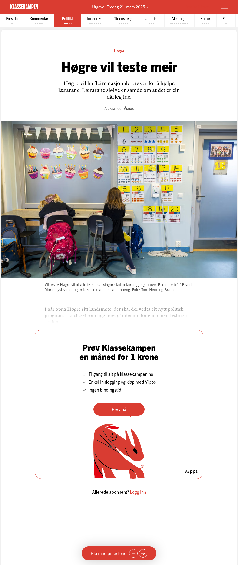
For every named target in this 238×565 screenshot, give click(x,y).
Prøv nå (119, 409)
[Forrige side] (133, 553)
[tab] (12, 20)
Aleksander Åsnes (119, 108)
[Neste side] (143, 553)
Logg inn (138, 492)
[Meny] (224, 7)
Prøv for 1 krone (197, 6)
